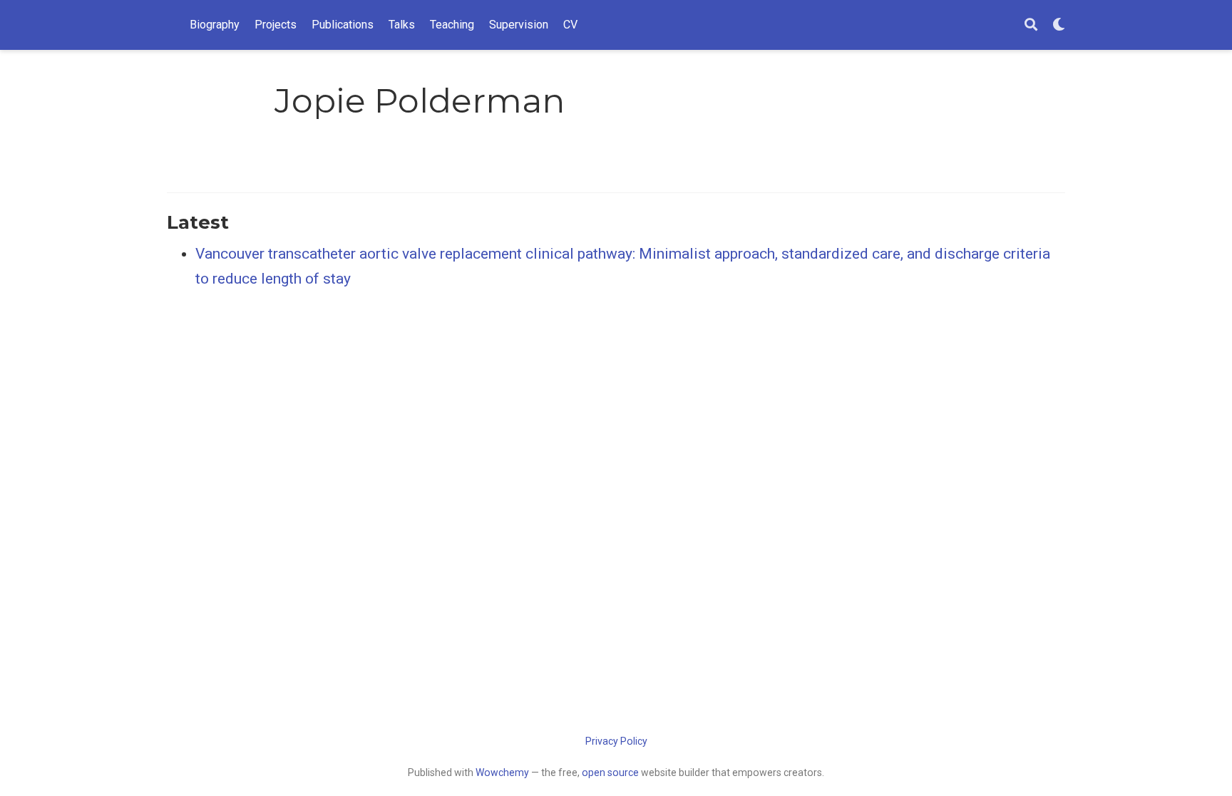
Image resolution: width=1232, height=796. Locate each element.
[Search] (1031, 25)
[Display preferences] (1058, 25)
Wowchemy (502, 772)
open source (610, 772)
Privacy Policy (616, 741)
